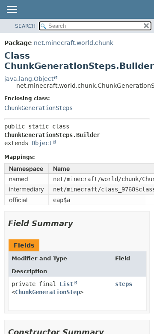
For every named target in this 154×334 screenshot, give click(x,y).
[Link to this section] (79, 223)
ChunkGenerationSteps (38, 107)
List (66, 283)
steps (123, 283)
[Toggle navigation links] (11, 10)
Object (42, 143)
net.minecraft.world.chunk (73, 42)
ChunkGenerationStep (47, 292)
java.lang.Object (28, 78)
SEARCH (25, 26)
